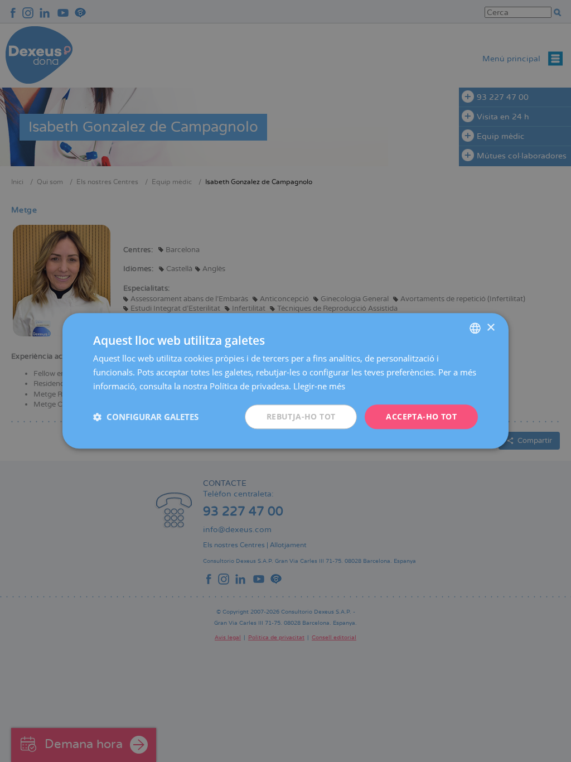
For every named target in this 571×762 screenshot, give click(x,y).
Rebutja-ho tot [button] (301, 416)
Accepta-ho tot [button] (421, 416)
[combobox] (475, 328)
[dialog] (285, 380)
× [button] (490, 328)
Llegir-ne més (319, 386)
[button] (146, 417)
